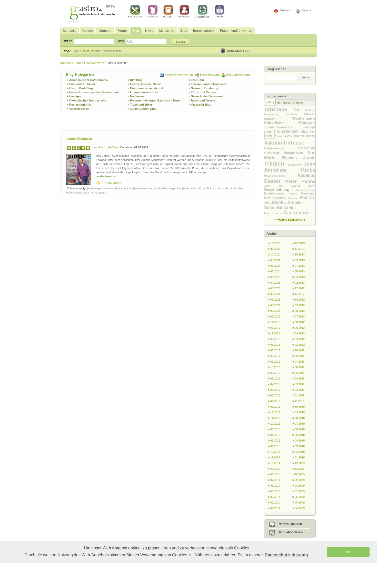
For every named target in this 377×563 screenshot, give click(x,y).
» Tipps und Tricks (140, 104)
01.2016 (275, 406)
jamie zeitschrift (191, 188)
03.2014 (275, 496)
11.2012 (299, 293)
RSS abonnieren (291, 532)
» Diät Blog (135, 79)
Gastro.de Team (109, 147)
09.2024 (275, 260)
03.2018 (275, 344)
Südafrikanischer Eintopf (289, 127)
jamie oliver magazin (119, 188)
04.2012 (300, 333)
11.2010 (299, 401)
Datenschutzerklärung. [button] (287, 555)
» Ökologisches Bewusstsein (86, 100)
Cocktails (152, 16)
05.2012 (300, 327)
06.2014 (275, 485)
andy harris (90, 192)
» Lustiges (74, 96)
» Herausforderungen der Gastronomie (93, 92)
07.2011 (299, 361)
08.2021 (275, 299)
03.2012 (300, 339)
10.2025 (275, 243)
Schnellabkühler (280, 208)
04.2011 (299, 378)
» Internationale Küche (143, 92)
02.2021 (275, 310)
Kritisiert (278, 118)
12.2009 (300, 463)
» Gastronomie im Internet (145, 88)
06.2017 (275, 350)
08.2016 (275, 378)
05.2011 (299, 372)
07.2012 (300, 316)
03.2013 (300, 277)
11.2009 (299, 468)
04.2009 (300, 508)
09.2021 (275, 293)
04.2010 (300, 440)
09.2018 (275, 339)
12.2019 (275, 322)
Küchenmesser (305, 190)
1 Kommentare (111, 183)
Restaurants (135, 16)
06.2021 (275, 305)
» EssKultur (196, 79)
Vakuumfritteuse (284, 143)
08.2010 (300, 417)
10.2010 (300, 406)
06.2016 (275, 389)
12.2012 (300, 288)
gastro (102, 192)
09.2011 (299, 355)
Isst (268, 198)
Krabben (279, 198)
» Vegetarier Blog (199, 104)
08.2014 (275, 474)
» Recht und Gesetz (201, 100)
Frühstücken (287, 131)
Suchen (306, 77)
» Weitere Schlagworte (290, 219)
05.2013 (300, 271)
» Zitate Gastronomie (142, 108)
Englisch (307, 10)
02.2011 (299, 389)
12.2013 (300, 243)
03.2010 (300, 446)
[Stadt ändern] (113, 50)
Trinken (275, 163)
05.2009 (300, 502)
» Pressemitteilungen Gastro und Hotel (154, 100)
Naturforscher (274, 213)
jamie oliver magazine (167, 188)
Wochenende (303, 118)
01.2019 (275, 327)
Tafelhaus (278, 109)
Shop (219, 16)
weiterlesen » (106, 176)
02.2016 (275, 401)
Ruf (299, 110)
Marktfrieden (295, 153)
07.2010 (300, 423)
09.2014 (275, 468)
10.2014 (275, 463)
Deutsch (285, 10)
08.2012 (300, 310)
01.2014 (275, 508)
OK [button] (348, 552)
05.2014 (275, 491)
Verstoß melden (290, 524)
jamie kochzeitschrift (215, 188)
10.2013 (300, 254)
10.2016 (275, 367)
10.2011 (299, 350)
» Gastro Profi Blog (80, 88)
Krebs (308, 170)
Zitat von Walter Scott (289, 185)
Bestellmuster (276, 193)
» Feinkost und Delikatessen (207, 84)
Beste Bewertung (238, 74)
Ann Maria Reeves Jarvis (289, 155)
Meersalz (306, 122)
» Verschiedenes (78, 108)
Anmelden (184, 16)
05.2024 (275, 265)
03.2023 (275, 288)
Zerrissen (293, 198)
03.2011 (299, 384)
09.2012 (300, 305)
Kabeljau (306, 175)
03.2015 (275, 440)
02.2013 (300, 282)
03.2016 (275, 395)
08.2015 (275, 429)
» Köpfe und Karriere (202, 92)
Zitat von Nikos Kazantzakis (289, 133)
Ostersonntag (281, 148)
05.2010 (300, 434)
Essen (274, 181)
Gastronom (296, 212)
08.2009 (300, 485)
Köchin (295, 193)
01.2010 (300, 457)
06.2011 (299, 367)
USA (247, 50)
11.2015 (275, 417)
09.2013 (300, 260)
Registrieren (202, 16)
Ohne (269, 131)
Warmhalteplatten (281, 176)
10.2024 (275, 254)
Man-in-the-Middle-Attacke (289, 200)
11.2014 (275, 457)
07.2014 (275, 480)
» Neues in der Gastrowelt (205, 96)
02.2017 (275, 355)
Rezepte (168, 16)
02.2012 (300, 344)
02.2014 (275, 502)
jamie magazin (96, 188)
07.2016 (275, 384)
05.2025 (275, 248)
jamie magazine (142, 188)
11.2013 (299, 248)
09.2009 (300, 480)
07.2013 (300, 265)
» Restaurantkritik (79, 104)
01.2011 (299, 395)
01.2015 (275, 446)
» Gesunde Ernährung (203, 88)
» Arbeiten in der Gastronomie (87, 79)
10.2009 (300, 474)
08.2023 (275, 277)
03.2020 (275, 316)
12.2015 (275, 412)
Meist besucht (210, 74)
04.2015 (275, 434)
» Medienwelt (136, 96)
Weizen (309, 114)
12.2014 (275, 451)
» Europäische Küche (81, 84)
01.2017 (275, 361)
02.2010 (300, 451)
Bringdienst (281, 123)
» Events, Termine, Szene (144, 84)
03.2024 (275, 271)
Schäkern (295, 114)
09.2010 (300, 412)
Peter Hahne (300, 181)
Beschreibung (280, 189)
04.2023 (275, 282)
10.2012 (300, 299)
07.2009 (300, 491)
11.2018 (275, 333)
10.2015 (275, 423)
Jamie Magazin (79, 138)
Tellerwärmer (295, 164)
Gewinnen (308, 193)
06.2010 (300, 429)
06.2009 (300, 496)
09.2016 (275, 372)
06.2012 (300, 322)
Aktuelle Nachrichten (179, 74)
